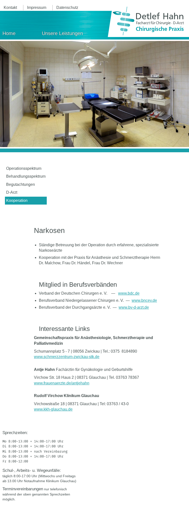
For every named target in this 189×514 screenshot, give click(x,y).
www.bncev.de (144, 300)
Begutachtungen (20, 184)
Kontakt (10, 7)
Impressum (36, 7)
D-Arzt (11, 192)
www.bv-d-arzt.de (134, 307)
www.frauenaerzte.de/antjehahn (61, 383)
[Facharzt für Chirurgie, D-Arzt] (148, 21)
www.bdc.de (129, 293)
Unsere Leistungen (62, 33)
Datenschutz (67, 7)
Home (9, 33)
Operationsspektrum (23, 168)
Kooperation (17, 200)
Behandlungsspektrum (26, 176)
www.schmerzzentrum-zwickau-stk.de (66, 357)
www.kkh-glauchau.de (53, 409)
